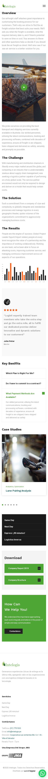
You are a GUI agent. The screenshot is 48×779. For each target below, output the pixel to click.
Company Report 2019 (18, 568)
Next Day (8, 526)
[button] (42, 773)
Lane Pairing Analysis (18, 490)
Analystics (9, 487)
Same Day (9, 520)
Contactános (14, 631)
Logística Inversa (12, 539)
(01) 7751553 (15, 728)
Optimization (19, 487)
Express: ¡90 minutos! (14, 533)
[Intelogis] (9, 6)
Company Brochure (17, 580)
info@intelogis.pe (14, 732)
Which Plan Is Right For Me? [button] (20, 373)
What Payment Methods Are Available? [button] (20, 395)
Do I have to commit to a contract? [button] (23, 383)
